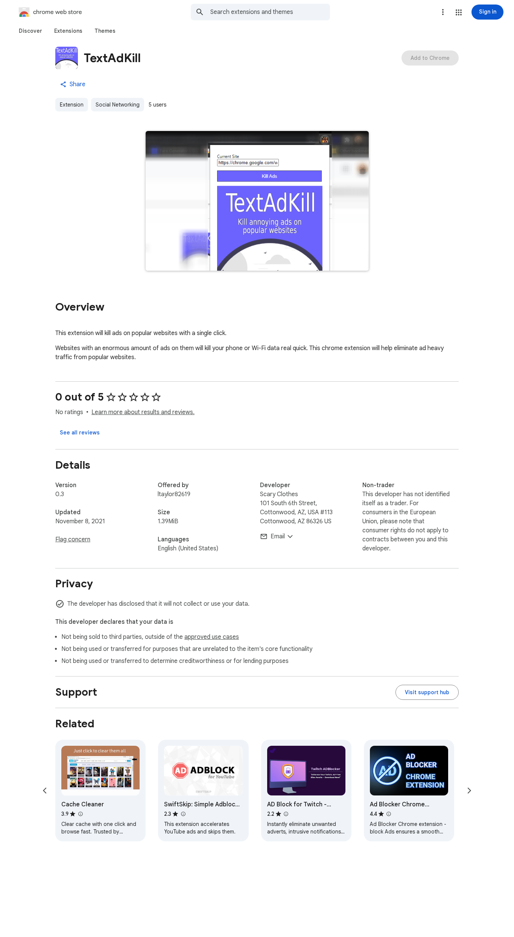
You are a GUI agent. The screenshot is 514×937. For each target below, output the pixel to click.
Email (278, 536)
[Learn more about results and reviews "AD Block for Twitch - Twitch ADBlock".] (286, 814)
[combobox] (270, 12)
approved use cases (211, 637)
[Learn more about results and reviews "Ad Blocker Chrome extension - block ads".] (389, 814)
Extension (72, 104)
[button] (458, 12)
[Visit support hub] (427, 692)
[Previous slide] (44, 790)
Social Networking (118, 104)
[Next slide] (469, 790)
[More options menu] (442, 12)
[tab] (30, 31)
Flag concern (72, 539)
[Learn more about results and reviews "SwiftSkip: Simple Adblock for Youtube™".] (183, 814)
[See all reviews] (79, 433)
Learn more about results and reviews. (143, 412)
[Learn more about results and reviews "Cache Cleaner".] (80, 814)
